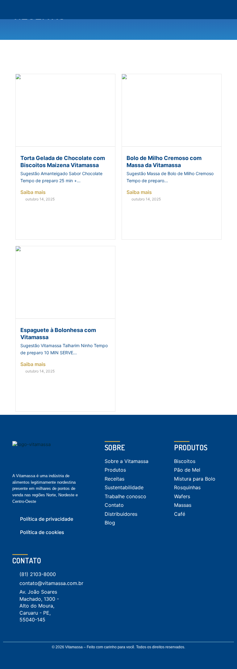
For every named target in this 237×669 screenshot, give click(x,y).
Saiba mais (33, 192)
